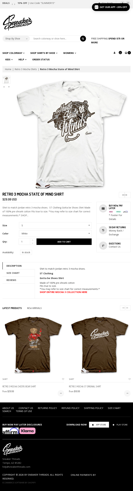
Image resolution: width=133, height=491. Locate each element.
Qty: (4, 241)
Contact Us (26, 408)
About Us (8, 408)
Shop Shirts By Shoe (42, 53)
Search (6, 411)
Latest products (12, 308)
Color (5, 233)
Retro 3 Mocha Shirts (26, 69)
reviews (11, 280)
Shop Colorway (12, 53)
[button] (111, 7)
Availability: (8, 252)
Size (4, 225)
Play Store (122, 424)
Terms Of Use (24, 411)
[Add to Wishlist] (63, 379)
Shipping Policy (93, 408)
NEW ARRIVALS (34, 308)
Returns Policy (47, 408)
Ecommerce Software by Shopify (19, 482)
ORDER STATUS (41, 59)
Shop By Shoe (12, 38)
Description (14, 265)
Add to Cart (64, 241)
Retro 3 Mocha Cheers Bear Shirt (19, 386)
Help (21, 59)
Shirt (5, 379)
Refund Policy (70, 408)
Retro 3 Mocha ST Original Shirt (85, 386)
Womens (68, 53)
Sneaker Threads (38, 474)
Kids (7, 59)
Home (8, 69)
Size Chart (13, 272)
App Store (101, 424)
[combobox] (55, 39)
